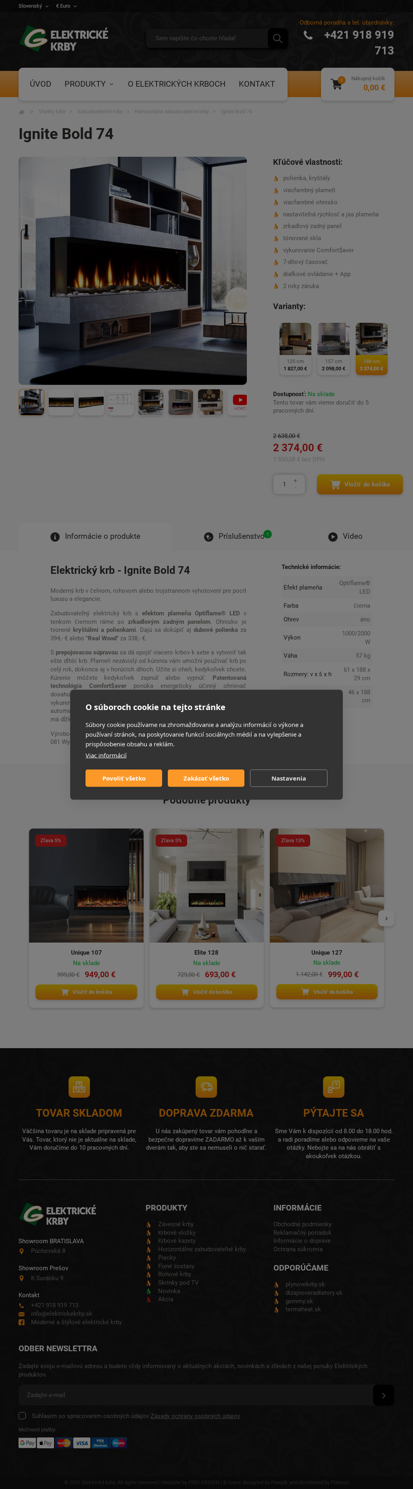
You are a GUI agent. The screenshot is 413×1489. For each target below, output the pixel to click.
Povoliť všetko (124, 778)
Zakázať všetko (206, 778)
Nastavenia (288, 778)
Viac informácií (106, 755)
